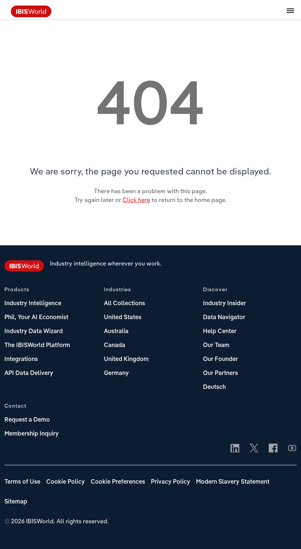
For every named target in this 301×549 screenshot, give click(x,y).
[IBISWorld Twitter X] (254, 449)
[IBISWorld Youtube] (292, 449)
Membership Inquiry (31, 434)
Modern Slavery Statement (232, 482)
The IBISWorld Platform (37, 345)
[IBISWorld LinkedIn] (235, 449)
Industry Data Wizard (33, 332)
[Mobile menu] (290, 15)
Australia (116, 332)
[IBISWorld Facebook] (273, 449)
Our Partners (220, 373)
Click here (136, 199)
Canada (114, 345)
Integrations (21, 359)
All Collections (124, 304)
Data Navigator (224, 318)
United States (122, 318)
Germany (116, 373)
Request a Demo (27, 420)
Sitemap (15, 502)
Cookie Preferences (118, 482)
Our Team (216, 345)
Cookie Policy (65, 482)
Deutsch (214, 387)
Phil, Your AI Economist (36, 318)
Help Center (219, 332)
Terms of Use (22, 482)
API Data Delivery (28, 373)
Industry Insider (224, 304)
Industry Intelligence (32, 304)
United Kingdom (126, 359)
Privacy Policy (170, 482)
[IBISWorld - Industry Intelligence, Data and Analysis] (31, 15)
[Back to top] (284, 532)
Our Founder (220, 359)
